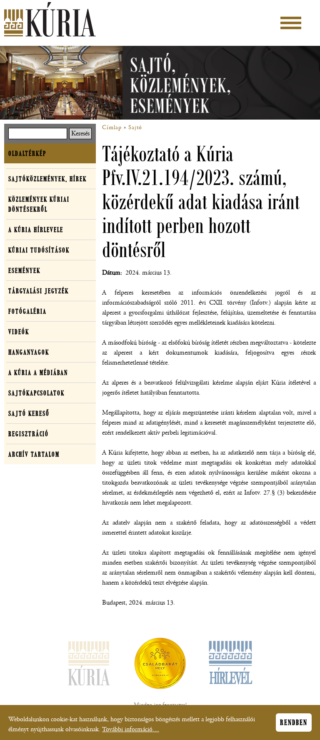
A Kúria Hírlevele (35, 229)
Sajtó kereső (29, 413)
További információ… (130, 729)
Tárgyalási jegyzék (38, 290)
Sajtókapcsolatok (36, 393)
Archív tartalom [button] (34, 454)
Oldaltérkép (27, 153)
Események (24, 270)
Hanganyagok (28, 352)
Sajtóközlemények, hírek (47, 178)
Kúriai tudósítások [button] (39, 250)
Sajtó (135, 127)
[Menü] (290, 22)
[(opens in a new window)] (160, 665)
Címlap (112, 127)
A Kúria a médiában (38, 372)
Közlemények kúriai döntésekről (39, 204)
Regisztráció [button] (28, 433)
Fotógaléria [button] (27, 311)
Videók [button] (18, 331)
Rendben (294, 723)
